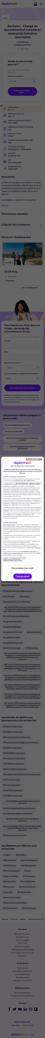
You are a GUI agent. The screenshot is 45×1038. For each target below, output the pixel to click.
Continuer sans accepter (34, 459)
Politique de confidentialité (11, 559)
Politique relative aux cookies (12, 560)
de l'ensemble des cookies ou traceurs (28, 483)
